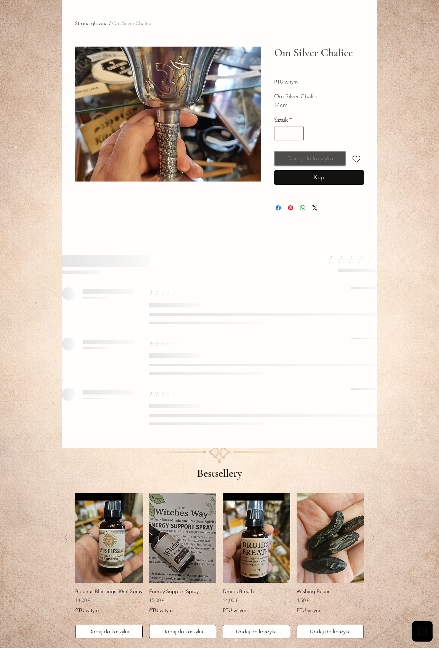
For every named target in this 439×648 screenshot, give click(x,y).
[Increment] (298, 133)
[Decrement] (280, 133)
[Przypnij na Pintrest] (290, 208)
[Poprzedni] (66, 537)
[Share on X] (315, 208)
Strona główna (91, 23)
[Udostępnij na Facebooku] (278, 208)
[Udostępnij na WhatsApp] (303, 208)
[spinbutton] (289, 133)
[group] (219, 566)
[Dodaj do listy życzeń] (356, 158)
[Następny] (373, 537)
